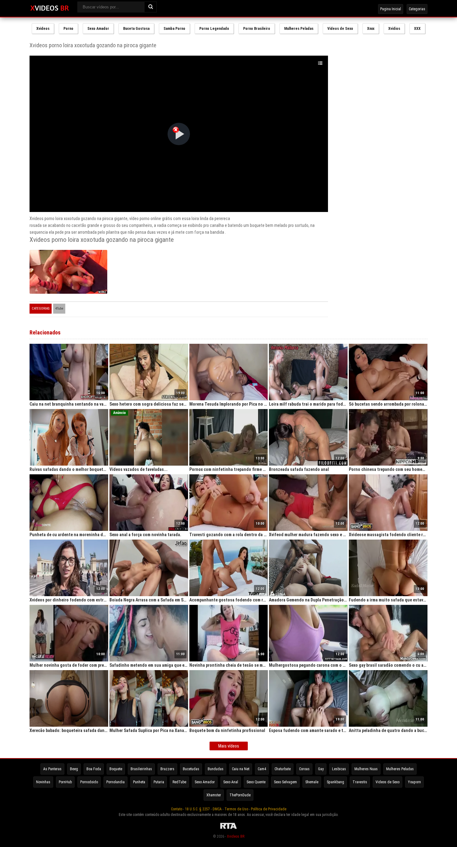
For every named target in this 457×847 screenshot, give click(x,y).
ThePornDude (240, 795)
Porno (68, 28)
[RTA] (228, 828)
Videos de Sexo (340, 28)
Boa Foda (93, 769)
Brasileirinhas (141, 769)
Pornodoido (89, 782)
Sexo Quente (256, 782)
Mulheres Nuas (366, 769)
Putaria (159, 782)
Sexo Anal (230, 782)
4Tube (59, 308)
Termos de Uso (236, 809)
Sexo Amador (98, 28)
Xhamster (213, 795)
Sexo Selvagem (285, 782)
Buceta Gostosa (136, 28)
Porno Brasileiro (256, 28)
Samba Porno (174, 28)
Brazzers (167, 769)
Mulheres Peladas (298, 28)
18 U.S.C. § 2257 (197, 809)
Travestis (360, 782)
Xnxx (370, 28)
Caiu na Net (240, 769)
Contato (176, 809)
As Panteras (52, 769)
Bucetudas (191, 769)
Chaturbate (283, 769)
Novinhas (43, 782)
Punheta (139, 782)
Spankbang (335, 782)
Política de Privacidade (268, 809)
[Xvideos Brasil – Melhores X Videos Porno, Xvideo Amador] (50, 8)
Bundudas (216, 769)
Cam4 (262, 769)
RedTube (179, 782)
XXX (417, 28)
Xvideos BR (235, 836)
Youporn (414, 782)
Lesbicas (339, 769)
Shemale (311, 782)
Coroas (304, 769)
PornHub (65, 782)
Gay (321, 769)
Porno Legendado (214, 28)
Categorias (417, 9)
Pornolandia (115, 782)
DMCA (217, 809)
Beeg (74, 769)
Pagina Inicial (390, 9)
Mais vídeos (228, 745)
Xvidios (394, 28)
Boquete (115, 769)
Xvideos (42, 28)
